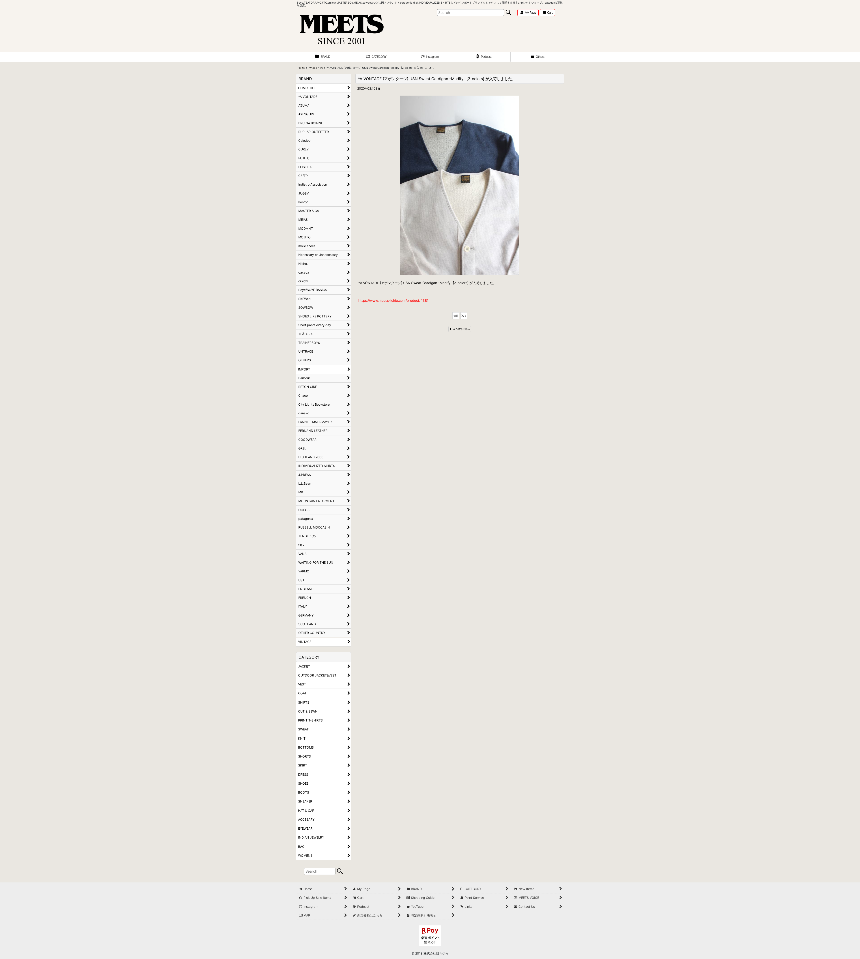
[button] (537, 57)
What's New (461, 329)
